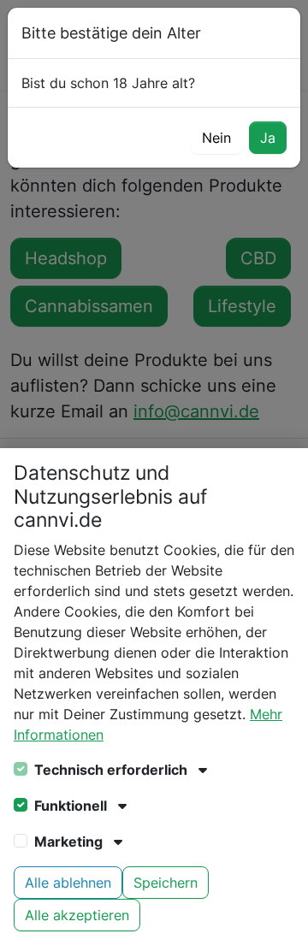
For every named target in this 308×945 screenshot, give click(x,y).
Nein (216, 137)
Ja (267, 137)
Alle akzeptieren (77, 915)
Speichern (165, 882)
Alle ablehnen (68, 882)
